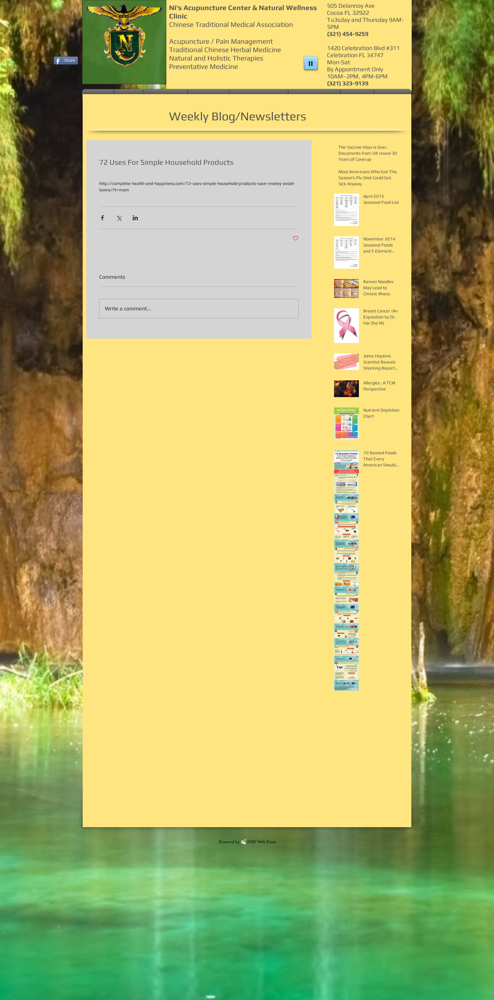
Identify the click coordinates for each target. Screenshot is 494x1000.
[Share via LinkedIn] (135, 218)
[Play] (311, 63)
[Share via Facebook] (102, 218)
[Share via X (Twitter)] (119, 218)
